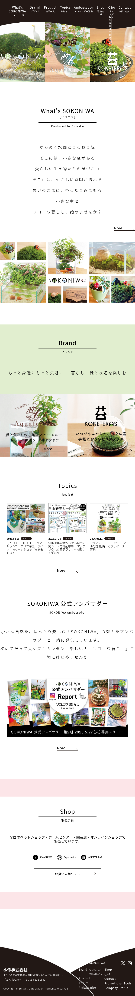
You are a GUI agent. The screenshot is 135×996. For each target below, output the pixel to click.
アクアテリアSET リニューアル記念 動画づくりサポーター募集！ (108, 546)
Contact (124, 10)
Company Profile (116, 988)
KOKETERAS (95, 973)
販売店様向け (110, 40)
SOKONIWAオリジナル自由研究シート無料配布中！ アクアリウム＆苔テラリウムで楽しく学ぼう (66, 548)
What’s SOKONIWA (92, 963)
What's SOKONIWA (17, 11)
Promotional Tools (118, 983)
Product (50, 9)
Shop (101, 10)
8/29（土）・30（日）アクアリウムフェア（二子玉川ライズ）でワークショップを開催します (25, 548)
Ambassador (83, 9)
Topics (65, 9)
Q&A (111, 12)
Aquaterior (95, 969)
